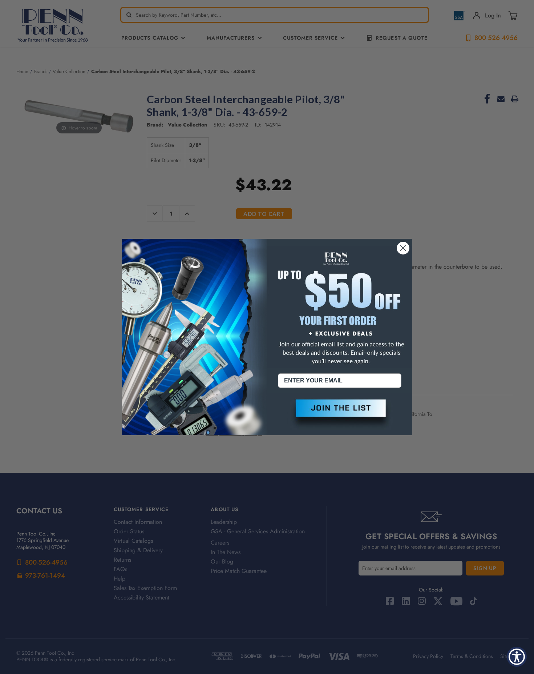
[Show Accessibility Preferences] (517, 657)
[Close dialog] (403, 248)
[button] (339, 414)
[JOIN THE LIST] (339, 414)
